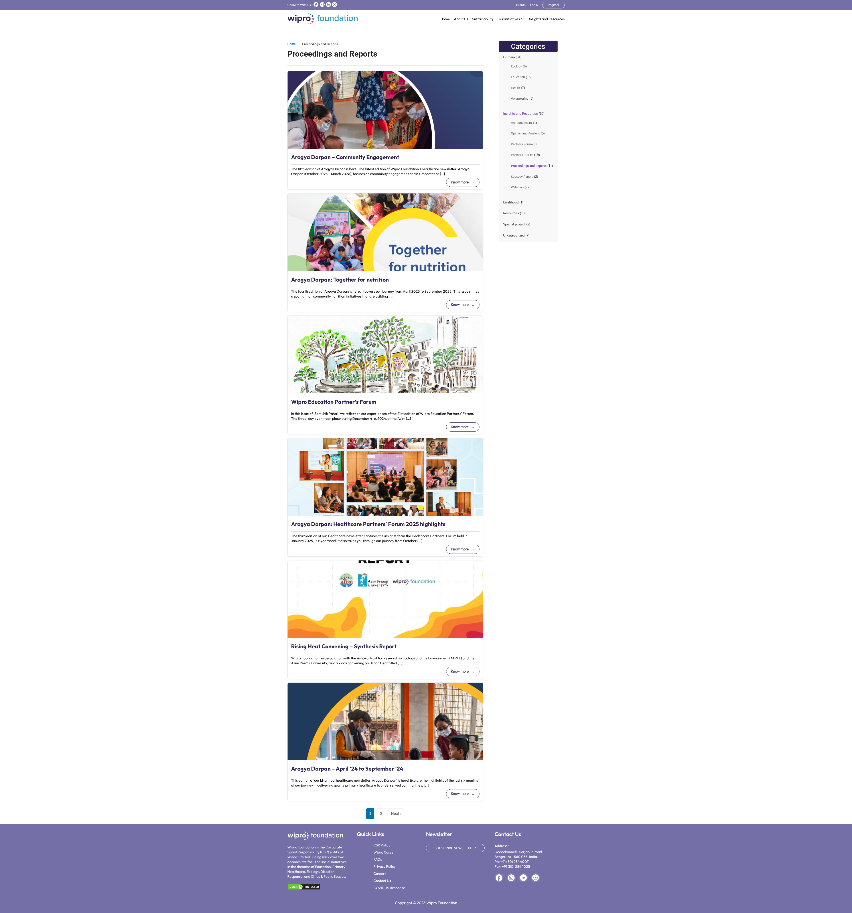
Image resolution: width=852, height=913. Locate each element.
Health (515, 88)
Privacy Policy (384, 866)
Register (553, 5)
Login (534, 5)
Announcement (521, 122)
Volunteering (520, 98)
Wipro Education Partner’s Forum (333, 401)
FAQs (377, 859)
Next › (396, 813)
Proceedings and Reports (528, 166)
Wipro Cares (383, 852)
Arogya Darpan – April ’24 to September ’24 (347, 768)
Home (445, 19)
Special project (514, 224)
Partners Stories (522, 155)
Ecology (516, 66)
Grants (521, 5)
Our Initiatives (508, 19)
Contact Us (382, 880)
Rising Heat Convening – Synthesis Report (344, 646)
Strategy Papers (522, 176)
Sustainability (482, 19)
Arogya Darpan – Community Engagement (345, 157)
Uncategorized (514, 235)
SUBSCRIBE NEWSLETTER (455, 848)
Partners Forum (522, 144)
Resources (511, 213)
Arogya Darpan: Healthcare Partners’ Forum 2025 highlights (368, 524)
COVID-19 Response (389, 887)
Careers (379, 873)
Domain (509, 57)
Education (518, 77)
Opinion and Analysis (525, 133)
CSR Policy (381, 845)
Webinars (517, 187)
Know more (460, 182)
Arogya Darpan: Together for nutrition (340, 279)
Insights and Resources (547, 19)
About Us (461, 19)
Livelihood (511, 202)
